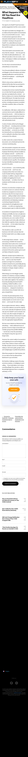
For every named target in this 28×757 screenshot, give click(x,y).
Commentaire (5, 443)
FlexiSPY (7, 20)
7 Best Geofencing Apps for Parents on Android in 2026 (10, 528)
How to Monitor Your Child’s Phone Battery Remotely (10, 509)
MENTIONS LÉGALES (17, 692)
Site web (4, 472)
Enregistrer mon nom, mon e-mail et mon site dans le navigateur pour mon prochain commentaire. (14, 479)
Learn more (14, 389)
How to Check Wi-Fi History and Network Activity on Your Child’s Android (10, 500)
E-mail (3, 465)
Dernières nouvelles (16, 20)
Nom (3, 459)
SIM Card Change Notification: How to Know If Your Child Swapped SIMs (11, 518)
